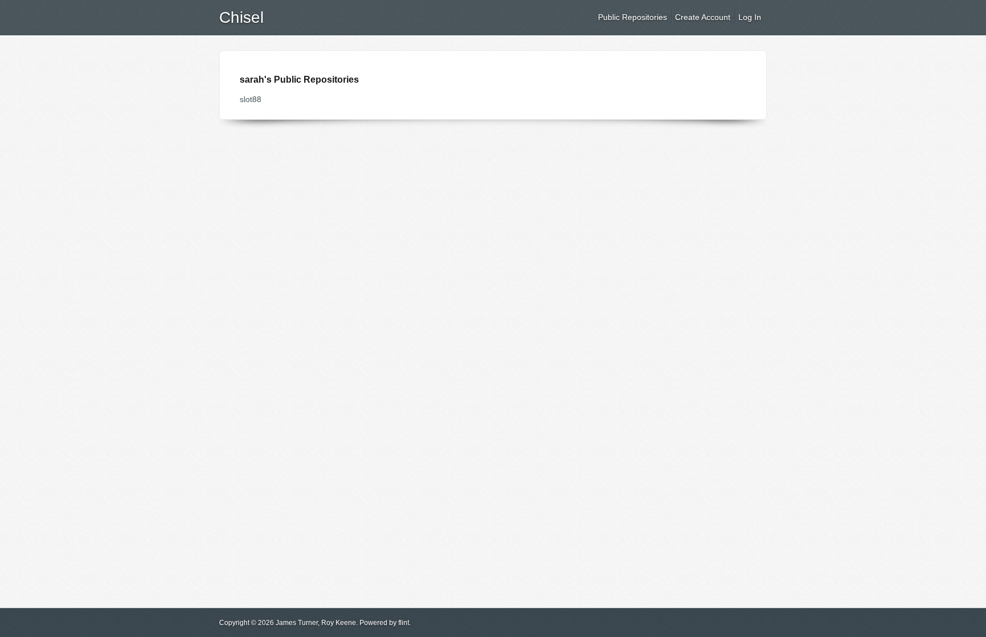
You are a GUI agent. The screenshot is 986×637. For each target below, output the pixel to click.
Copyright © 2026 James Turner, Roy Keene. (288, 623)
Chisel (241, 17)
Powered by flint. (385, 623)
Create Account (702, 17)
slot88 (250, 99)
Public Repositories (632, 17)
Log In (749, 17)
